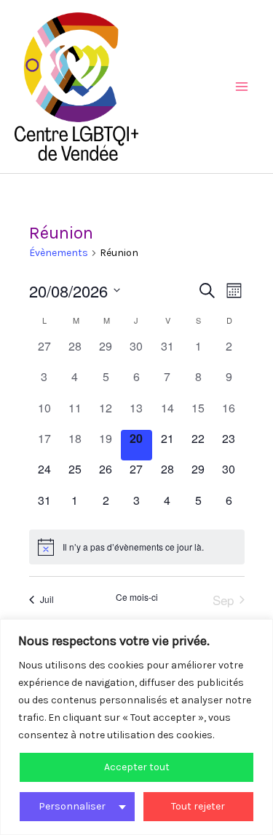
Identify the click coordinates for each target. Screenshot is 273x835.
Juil (47, 599)
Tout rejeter (198, 806)
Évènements (58, 253)
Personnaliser (72, 806)
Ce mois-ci (137, 597)
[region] (136, 727)
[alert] (137, 547)
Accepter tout (137, 767)
